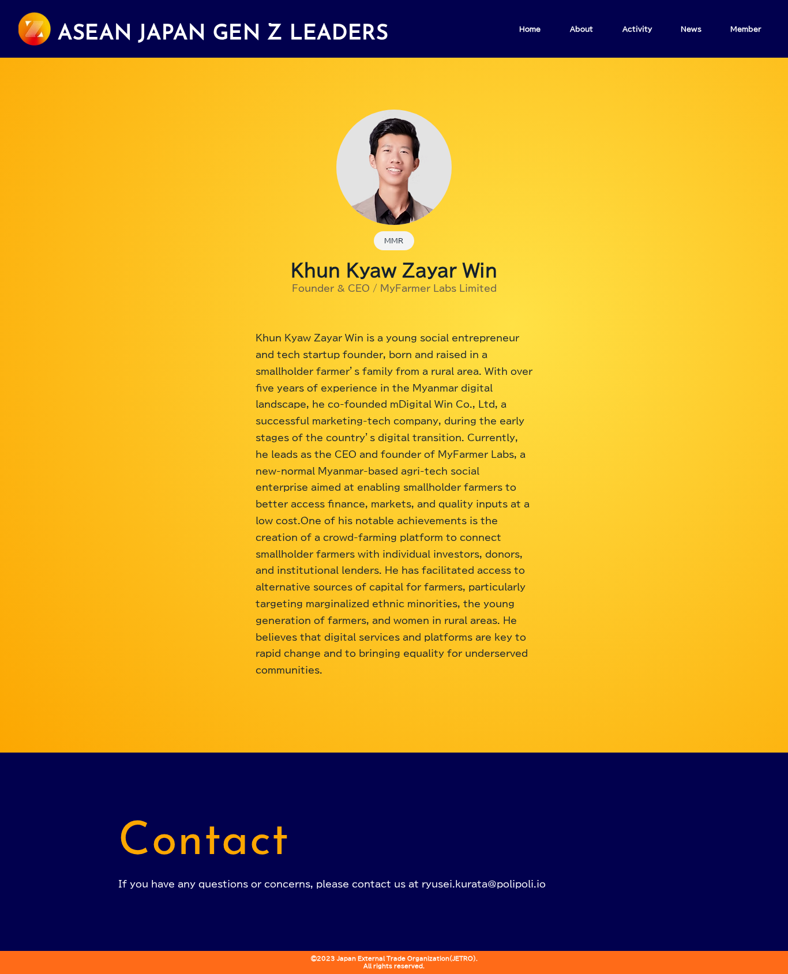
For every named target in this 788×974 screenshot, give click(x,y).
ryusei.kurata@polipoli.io (484, 884)
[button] (394, 240)
